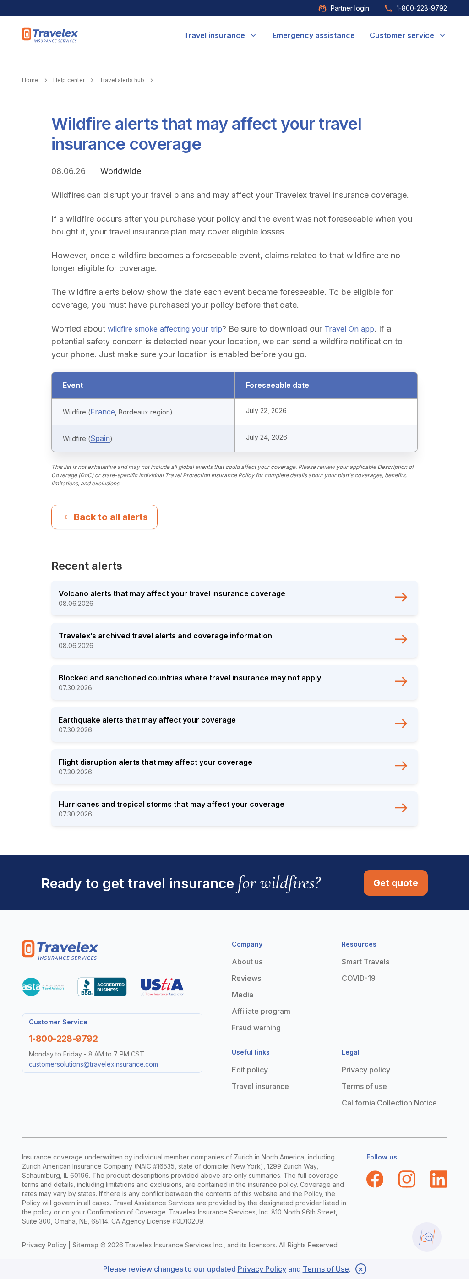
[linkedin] (438, 1179)
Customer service (402, 35)
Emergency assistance (314, 35)
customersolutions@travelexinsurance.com (93, 1064)
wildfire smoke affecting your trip (165, 328)
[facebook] (375, 1179)
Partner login (350, 8)
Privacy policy (366, 1069)
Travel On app (349, 328)
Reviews (246, 978)
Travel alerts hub (121, 79)
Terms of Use (326, 1269)
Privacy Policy (44, 1245)
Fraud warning (256, 1027)
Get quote (395, 882)
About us (247, 961)
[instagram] (406, 1179)
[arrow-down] (253, 35)
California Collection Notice (389, 1102)
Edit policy (250, 1069)
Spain (100, 438)
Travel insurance (214, 35)
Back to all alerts (111, 517)
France (102, 411)
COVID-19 (359, 978)
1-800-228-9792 (422, 8)
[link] (50, 35)
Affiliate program (261, 1011)
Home (30, 79)
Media (242, 994)
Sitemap (85, 1245)
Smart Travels (365, 961)
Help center (69, 79)
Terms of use (364, 1086)
